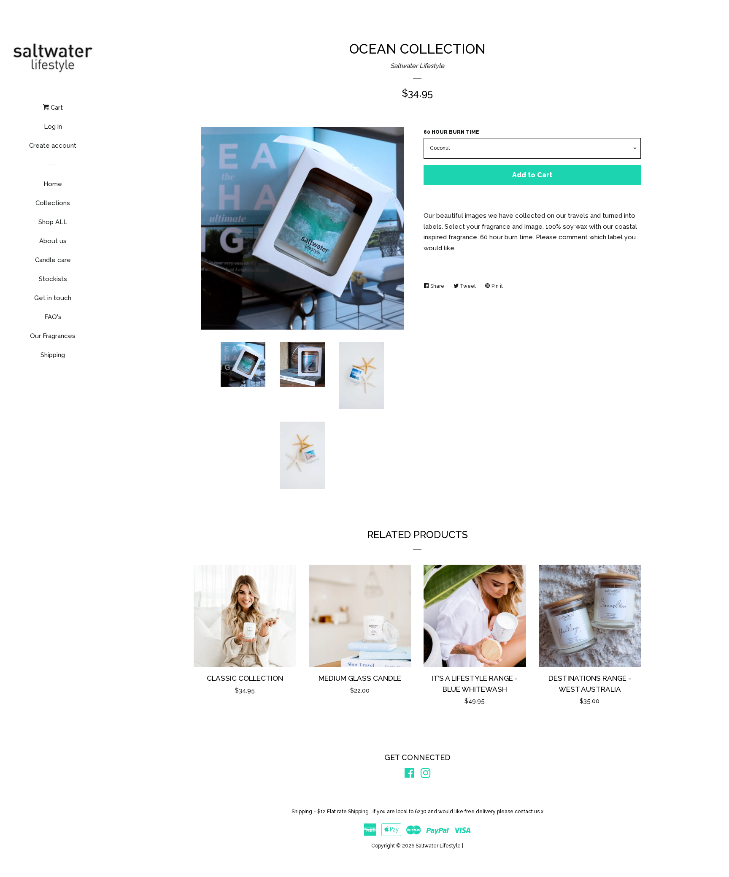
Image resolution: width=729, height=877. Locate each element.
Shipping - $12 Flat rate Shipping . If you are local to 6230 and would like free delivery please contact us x (417, 812)
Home (52, 184)
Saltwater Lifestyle (417, 66)
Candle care (53, 260)
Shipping (52, 355)
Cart (56, 107)
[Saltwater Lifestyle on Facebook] (409, 775)
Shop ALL (52, 222)
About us (53, 241)
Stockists (53, 279)
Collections (52, 203)
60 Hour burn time (451, 132)
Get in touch (52, 298)
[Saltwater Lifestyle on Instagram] (426, 775)
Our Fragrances (53, 336)
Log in (53, 126)
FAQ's (53, 317)
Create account (52, 145)
